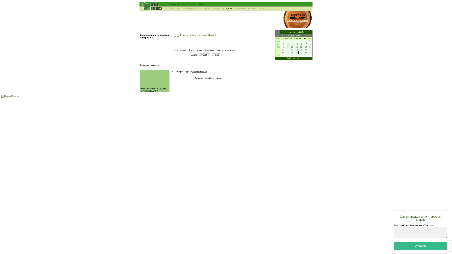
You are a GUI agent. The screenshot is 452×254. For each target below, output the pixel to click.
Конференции (240, 8)
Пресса (198, 8)
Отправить (420, 245)
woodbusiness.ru (199, 72)
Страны (192, 35)
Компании (202, 35)
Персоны (212, 35)
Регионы (184, 35)
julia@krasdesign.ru (213, 78)
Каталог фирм (218, 8)
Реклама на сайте (196, 4)
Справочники (188, 8)
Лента (171, 8)
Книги (178, 8)
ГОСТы (261, 8)
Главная (172, 4)
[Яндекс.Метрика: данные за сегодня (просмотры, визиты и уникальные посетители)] (10, 96)
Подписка (181, 4)
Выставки (252, 8)
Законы (207, 8)
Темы (176, 37)
